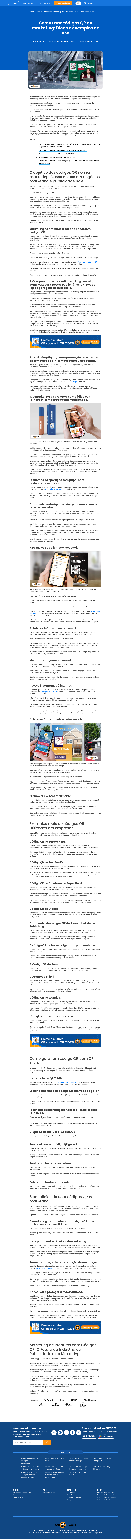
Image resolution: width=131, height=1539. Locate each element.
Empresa (71, 1490)
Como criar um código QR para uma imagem (30, 1467)
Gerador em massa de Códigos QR (102, 1459)
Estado (70, 1495)
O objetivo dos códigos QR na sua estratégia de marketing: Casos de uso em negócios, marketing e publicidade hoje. (69, 145)
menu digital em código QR (56, 489)
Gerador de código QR (67, 1082)
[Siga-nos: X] (78, 1432)
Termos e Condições (105, 1492)
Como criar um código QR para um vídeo (54, 1467)
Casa (32, 12)
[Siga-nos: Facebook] (72, 1432)
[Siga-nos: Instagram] (66, 1432)
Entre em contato (20, 1495)
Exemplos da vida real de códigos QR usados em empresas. (63, 150)
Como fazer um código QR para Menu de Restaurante (54, 1475)
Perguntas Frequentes (22, 1492)
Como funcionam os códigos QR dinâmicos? (29, 1460)
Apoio (46, 1490)
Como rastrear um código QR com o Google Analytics (29, 1475)
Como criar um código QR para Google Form (78, 1467)
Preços (70, 1500)
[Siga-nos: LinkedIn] (54, 1432)
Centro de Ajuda (19, 1497)
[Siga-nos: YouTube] (60, 1432)
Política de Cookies (104, 1500)
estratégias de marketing (46, 1268)
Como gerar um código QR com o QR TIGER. (56, 154)
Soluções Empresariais (76, 1497)
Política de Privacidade (106, 1497)
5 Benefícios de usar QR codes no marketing (57, 157)
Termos (101, 1490)
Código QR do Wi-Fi (49, 691)
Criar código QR (64, 3)
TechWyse (73, 381)
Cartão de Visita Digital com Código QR (78, 1459)
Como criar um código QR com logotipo (102, 1467)
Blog (38, 12)
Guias (16, 1490)
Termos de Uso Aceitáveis (107, 1495)
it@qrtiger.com (49, 1492)
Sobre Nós (71, 1492)
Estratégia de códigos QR (87, 262)
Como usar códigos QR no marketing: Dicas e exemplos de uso (68, 12)
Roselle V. (40, 41)
